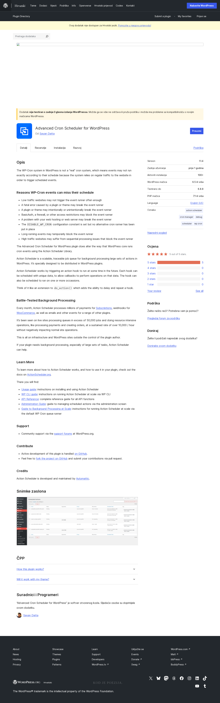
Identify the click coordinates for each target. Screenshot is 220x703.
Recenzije (40, 147)
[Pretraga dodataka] (47, 36)
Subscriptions (104, 308)
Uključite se (137, 649)
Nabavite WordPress (202, 5)
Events (135, 654)
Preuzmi (196, 131)
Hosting (17, 659)
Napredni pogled (157, 232)
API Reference (30, 399)
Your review (154, 290)
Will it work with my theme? (33, 579)
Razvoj (77, 147)
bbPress (176, 659)
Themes (56, 654)
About (16, 649)
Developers (98, 659)
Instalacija (60, 147)
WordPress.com (180, 649)
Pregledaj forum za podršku (163, 318)
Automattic (82, 478)
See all (199, 290)
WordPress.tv (100, 664)
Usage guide (28, 389)
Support (96, 654)
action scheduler (194, 210)
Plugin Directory (21, 16)
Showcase (57, 649)
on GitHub (81, 453)
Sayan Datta (47, 133)
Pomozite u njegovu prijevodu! (134, 25)
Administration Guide (33, 404)
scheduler (187, 223)
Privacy (17, 664)
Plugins (56, 659)
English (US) (197, 203)
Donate (136, 659)
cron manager (186, 217)
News (16, 654)
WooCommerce (26, 312)
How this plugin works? (30, 569)
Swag (135, 664)
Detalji (23, 147)
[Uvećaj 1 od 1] (133, 501)
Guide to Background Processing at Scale (46, 408)
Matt (174, 654)
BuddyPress (179, 664)
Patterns (56, 664)
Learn (95, 649)
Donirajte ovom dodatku (161, 345)
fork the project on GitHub (51, 458)
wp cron (198, 223)
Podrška (198, 147)
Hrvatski (48, 682)
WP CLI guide (29, 394)
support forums (63, 433)
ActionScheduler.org (39, 374)
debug (199, 217)
